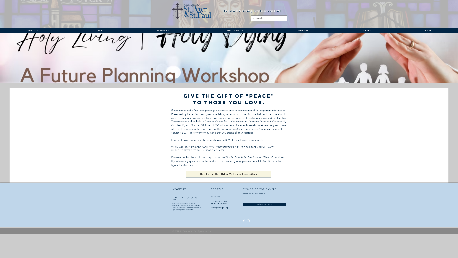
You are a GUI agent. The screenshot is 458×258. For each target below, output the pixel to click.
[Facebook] (243, 220)
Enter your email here (253, 194)
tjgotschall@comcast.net (185, 165)
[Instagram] (248, 220)
